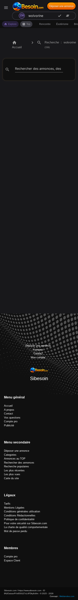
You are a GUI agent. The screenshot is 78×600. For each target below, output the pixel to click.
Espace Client (12, 560)
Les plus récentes (14, 470)
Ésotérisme (62, 24)
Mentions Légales (14, 507)
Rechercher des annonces (19, 462)
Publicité (9, 425)
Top (26, 24)
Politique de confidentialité (19, 519)
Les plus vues (12, 474)
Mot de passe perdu (15, 531)
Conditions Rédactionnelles (19, 515)
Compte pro (10, 421)
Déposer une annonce (61, 6)
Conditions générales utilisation (22, 511)
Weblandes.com (66, 596)
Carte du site (11, 478)
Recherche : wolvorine (56, 44)
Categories (10, 454)
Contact (38, 353)
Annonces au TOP (14, 458)
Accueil (17, 44)
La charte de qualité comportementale (26, 527)
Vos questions (12, 417)
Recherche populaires (16, 466)
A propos (38, 349)
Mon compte (38, 357)
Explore (10, 24)
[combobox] (37, 15)
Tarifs (7, 503)
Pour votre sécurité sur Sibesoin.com (25, 523)
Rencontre (45, 24)
